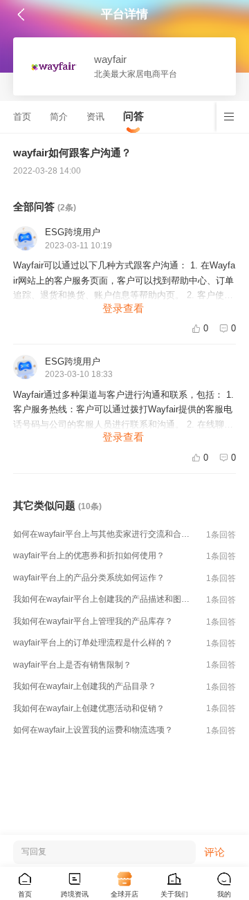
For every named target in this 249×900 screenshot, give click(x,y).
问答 (133, 116)
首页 (22, 116)
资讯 (95, 116)
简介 (59, 116)
